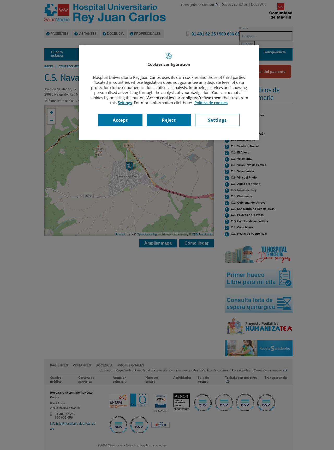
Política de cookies (211, 102)
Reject (169, 120)
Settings (217, 120)
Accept (120, 120)
